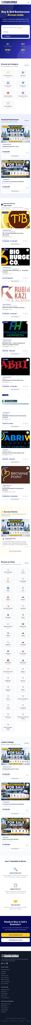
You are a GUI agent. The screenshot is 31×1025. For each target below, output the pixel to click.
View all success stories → (15, 551)
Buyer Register (4, 993)
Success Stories (5, 977)
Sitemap (28, 1020)
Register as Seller (5, 989)
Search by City (4, 975)
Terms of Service (14, 1020)
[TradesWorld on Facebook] (2, 963)
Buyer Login (4, 995)
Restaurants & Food (5, 1003)
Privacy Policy (4, 1020)
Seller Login (4, 991)
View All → (27, 65)
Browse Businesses (5, 969)
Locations (3, 973)
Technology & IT (5, 1007)
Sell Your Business (5, 981)
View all (26, 208)
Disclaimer (21, 1020)
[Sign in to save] (27, 127)
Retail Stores (4, 1005)
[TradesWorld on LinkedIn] (7, 963)
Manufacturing (4, 1009)
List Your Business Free (15, 935)
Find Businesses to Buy (15, 940)
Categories (3, 971)
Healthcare (3, 1011)
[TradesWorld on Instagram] (4, 963)
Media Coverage (5, 979)
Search (8, 36)
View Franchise (14, 244)
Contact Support (5, 997)
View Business (14, 156)
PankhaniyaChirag (10, 538)
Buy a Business (4, 983)
